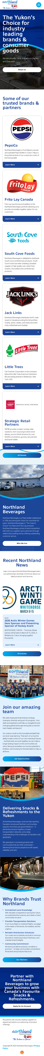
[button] (38, 4)
